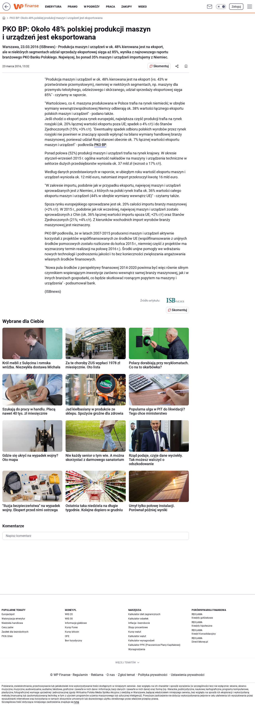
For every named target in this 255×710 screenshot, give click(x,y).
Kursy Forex (71, 627)
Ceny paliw (7, 627)
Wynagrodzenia (136, 649)
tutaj (76, 702)
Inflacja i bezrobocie (139, 623)
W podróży (92, 6)
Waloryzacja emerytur (13, 618)
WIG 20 (69, 614)
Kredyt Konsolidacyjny (204, 633)
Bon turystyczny (73, 640)
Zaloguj (236, 6)
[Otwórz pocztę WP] (209, 6)
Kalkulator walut (137, 636)
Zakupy (126, 6)
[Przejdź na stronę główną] (6, 9)
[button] (221, 6)
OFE (67, 636)
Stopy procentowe (138, 627)
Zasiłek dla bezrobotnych (15, 631)
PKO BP (100, 145)
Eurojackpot (8, 614)
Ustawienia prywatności (186, 675)
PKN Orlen (7, 636)
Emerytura (53, 6)
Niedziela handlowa (12, 623)
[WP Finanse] (29, 6)
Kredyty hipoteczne (202, 625)
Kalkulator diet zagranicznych (144, 614)
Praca (110, 6)
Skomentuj (161, 66)
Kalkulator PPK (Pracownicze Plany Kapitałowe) (154, 645)
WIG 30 (69, 618)
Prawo (72, 6)
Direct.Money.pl (200, 641)
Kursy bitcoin (72, 631)
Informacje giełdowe (76, 623)
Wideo (142, 6)
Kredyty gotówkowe (202, 617)
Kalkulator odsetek (138, 618)
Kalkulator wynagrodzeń (141, 640)
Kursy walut (134, 631)
